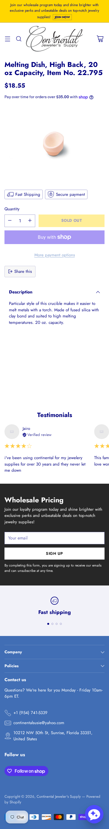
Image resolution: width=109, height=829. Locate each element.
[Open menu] (7, 39)
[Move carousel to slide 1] (48, 624)
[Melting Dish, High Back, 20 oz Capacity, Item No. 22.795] (54, 144)
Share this (23, 271)
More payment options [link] (54, 255)
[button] (94, 814)
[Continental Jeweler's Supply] (54, 39)
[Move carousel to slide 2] (52, 624)
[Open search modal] (18, 39)
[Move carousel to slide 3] (57, 624)
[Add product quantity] (30, 221)
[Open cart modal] (100, 39)
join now (62, 17)
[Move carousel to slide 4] (61, 624)
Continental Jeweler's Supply (59, 796)
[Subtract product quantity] (10, 221)
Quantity (12, 209)
